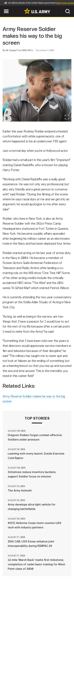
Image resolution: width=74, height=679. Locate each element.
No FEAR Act (55, 664)
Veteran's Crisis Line (37, 668)
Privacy (42, 659)
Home (7, 659)
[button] (2, 7)
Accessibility (20, 664)
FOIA (39, 664)
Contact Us (23, 659)
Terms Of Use (61, 659)
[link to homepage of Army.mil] (37, 10)
